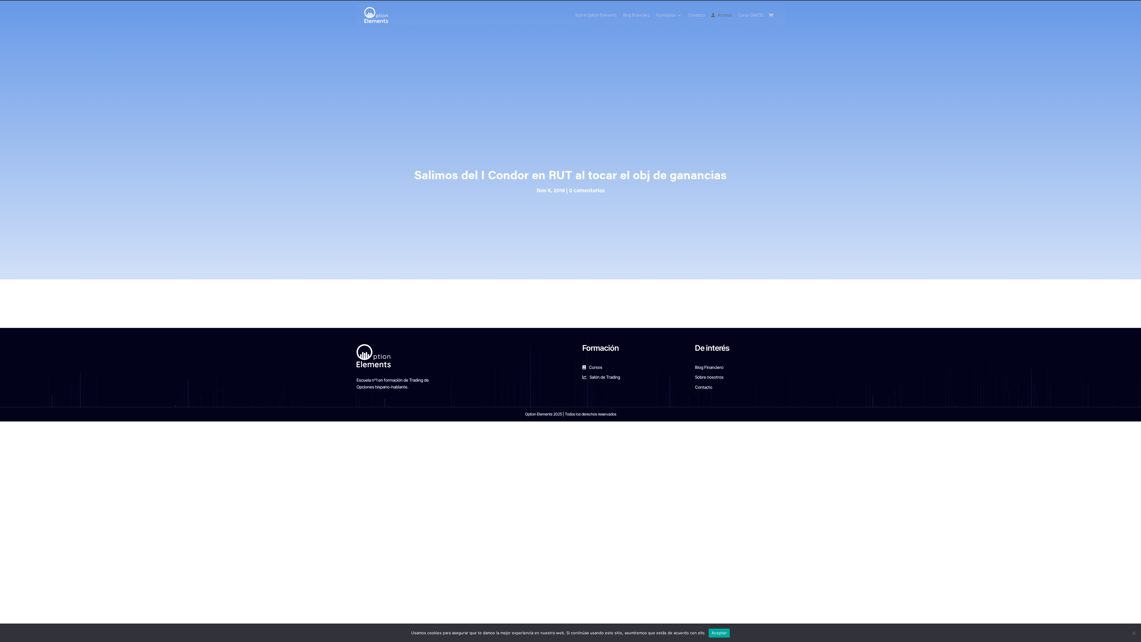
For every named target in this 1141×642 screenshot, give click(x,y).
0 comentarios (587, 191)
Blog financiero (636, 15)
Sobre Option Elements (596, 15)
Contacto (696, 15)
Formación (666, 15)
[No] (1134, 633)
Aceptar (719, 632)
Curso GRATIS (750, 15)
